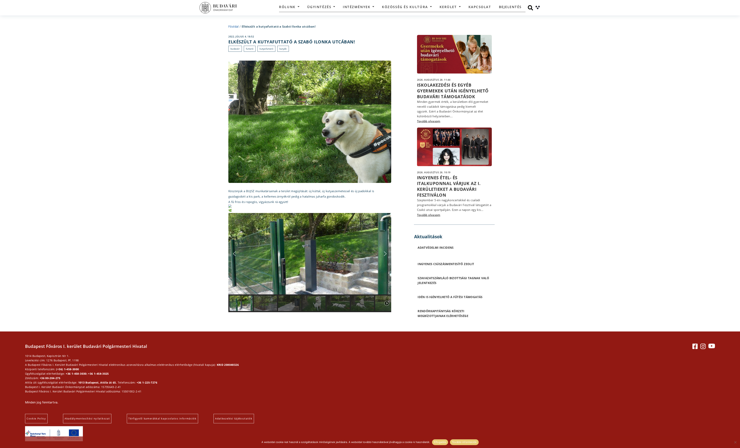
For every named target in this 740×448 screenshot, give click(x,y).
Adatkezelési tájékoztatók (233, 418)
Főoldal (233, 26)
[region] (309, 262)
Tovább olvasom (428, 121)
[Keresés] (530, 7)
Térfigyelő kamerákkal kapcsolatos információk (162, 418)
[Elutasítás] (735, 442)
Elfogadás (440, 442)
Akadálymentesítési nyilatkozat (87, 418)
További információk (464, 442)
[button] (234, 254)
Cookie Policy (36, 418)
